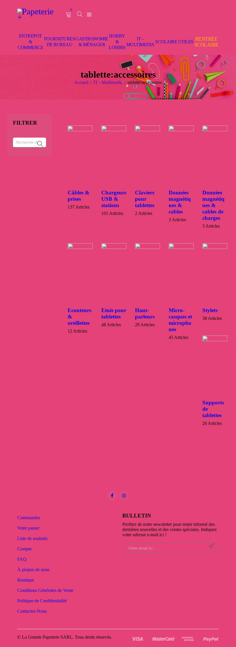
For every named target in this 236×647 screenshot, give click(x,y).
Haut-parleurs (145, 313)
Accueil (81, 82)
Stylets (210, 310)
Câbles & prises (79, 196)
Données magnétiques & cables (180, 202)
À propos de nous (33, 569)
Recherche (40, 144)
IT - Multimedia (108, 82)
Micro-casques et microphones (180, 319)
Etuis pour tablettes (113, 313)
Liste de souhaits (32, 538)
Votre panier (28, 528)
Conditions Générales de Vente (45, 590)
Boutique (25, 579)
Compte (24, 548)
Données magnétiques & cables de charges (213, 205)
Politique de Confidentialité (42, 600)
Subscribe (211, 546)
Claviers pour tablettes (144, 199)
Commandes (28, 517)
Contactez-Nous (32, 611)
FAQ (21, 559)
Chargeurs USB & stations (113, 199)
